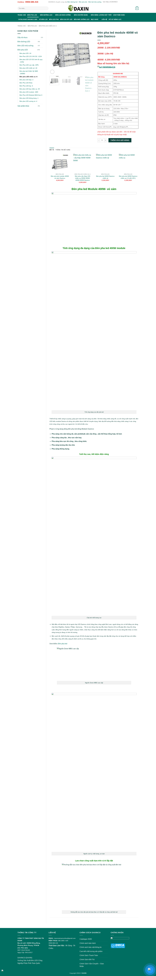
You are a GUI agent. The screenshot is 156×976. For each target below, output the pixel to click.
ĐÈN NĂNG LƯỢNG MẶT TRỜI (101, 15)
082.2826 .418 (63, 940)
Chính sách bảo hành (88, 943)
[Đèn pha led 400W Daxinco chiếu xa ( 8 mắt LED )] (128, 163)
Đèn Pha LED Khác (26, 83)
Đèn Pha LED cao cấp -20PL (29, 65)
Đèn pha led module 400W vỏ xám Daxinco (60, 177)
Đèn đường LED (46, 15)
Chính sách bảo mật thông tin (91, 947)
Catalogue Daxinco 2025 (27, 19)
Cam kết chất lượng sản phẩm (91, 951)
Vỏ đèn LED (43, 19)
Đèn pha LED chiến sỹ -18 (28, 68)
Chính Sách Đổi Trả (87, 959)
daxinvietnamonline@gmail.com (65, 938)
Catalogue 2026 (86, 939)
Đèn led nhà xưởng (94, 2)
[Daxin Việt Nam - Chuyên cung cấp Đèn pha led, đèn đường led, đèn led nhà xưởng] (78, 8)
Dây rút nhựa (22, 37)
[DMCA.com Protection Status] (118, 946)
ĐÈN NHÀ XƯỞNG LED (81, 19)
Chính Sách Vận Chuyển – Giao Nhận (92, 965)
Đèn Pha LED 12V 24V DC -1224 (31, 56)
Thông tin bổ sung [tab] (63, 150)
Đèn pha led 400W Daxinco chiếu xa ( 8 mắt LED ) (128, 177)
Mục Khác (94, 19)
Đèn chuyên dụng (81, 15)
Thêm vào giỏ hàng (119, 140)
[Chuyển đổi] (41, 41)
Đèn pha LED (32, 15)
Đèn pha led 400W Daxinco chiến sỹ (105, 177)
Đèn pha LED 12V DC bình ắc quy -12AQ (31, 61)
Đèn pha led (83, 2)
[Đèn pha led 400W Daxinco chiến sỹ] (105, 163)
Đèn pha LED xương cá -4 (28, 101)
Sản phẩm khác (119, 15)
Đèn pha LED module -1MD (29, 92)
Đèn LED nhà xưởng (63, 15)
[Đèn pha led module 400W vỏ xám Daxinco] (60, 163)
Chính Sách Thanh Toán (89, 955)
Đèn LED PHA (54, 19)
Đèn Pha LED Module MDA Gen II (31, 95)
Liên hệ (104, 19)
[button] (131, 8)
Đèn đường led (72, 2)
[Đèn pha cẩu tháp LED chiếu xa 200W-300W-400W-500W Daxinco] (82, 163)
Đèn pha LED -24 (25, 53)
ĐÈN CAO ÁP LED (66, 19)
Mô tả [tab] (51, 150)
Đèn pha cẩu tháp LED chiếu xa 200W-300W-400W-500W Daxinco (82, 178)
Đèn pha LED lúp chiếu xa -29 (30, 89)
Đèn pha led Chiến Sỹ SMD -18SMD (29, 72)
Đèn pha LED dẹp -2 (26, 80)
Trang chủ (22, 15)
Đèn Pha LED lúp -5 (26, 86)
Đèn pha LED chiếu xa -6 (47, 26)
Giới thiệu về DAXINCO (110, 2)
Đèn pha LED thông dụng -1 (29, 98)
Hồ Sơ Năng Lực (115, 19)
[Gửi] (46, 8)
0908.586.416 (31, 2)
